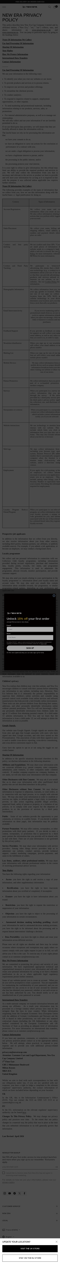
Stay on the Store (30, 1258)
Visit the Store (30, 1248)
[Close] (56, 1242)
